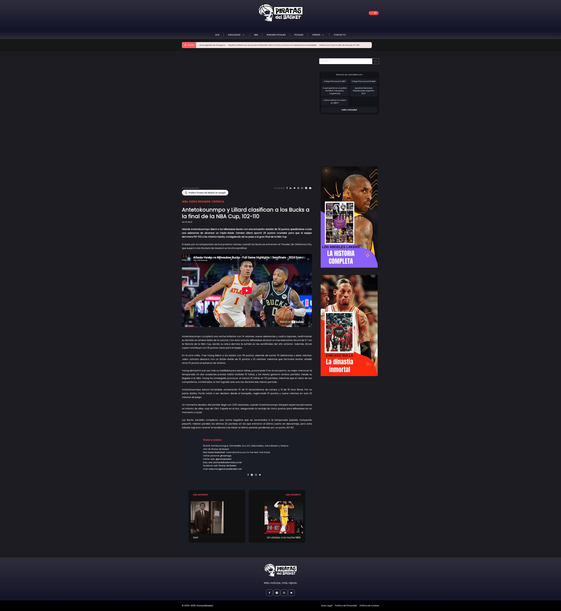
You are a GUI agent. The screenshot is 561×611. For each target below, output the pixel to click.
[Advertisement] (343, 137)
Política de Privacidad (346, 605)
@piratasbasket (224, 459)
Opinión (316, 34)
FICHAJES (298, 34)
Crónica (218, 201)
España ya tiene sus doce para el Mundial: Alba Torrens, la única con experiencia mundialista (232, 45)
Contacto (340, 34)
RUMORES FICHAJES (276, 34)
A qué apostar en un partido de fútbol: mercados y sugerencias (335, 91)
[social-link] (269, 592)
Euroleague (234, 34)
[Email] (310, 188)
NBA (256, 34)
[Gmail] (298, 188)
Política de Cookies (369, 605)
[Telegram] (306, 188)
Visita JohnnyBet (349, 110)
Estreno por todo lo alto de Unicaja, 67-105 (300, 45)
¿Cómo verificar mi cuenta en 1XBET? (334, 101)
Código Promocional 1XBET (335, 81)
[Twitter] (294, 188)
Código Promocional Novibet (363, 81)
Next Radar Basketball (214, 452)
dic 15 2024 (187, 222)
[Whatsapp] (302, 188)
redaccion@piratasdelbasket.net (225, 469)
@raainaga (225, 455)
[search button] (375, 61)
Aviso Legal (326, 605)
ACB (217, 34)
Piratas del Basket (228, 465)
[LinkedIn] (290, 188)
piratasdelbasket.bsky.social (227, 462)
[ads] (349, 217)
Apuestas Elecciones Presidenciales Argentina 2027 (363, 91)
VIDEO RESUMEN (200, 201)
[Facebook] (287, 188)
